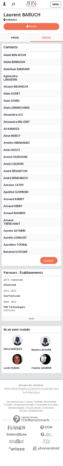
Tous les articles (34, 408)
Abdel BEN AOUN (14, 55)
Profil (15, 37)
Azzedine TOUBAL (15, 245)
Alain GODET (11, 93)
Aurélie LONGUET (15, 238)
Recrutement (50, 402)
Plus (31, 318)
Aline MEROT (11, 136)
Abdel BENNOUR (14, 62)
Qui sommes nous (15, 402)
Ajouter (33, 26)
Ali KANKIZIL (11, 129)
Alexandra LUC (13, 115)
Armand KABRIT (13, 199)
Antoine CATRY (13, 185)
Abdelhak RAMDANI (16, 69)
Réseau (46, 37)
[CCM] (46, 427)
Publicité (38, 402)
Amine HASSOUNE (15, 157)
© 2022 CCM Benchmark (31, 411)
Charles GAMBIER (41, 368)
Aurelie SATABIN (14, 231)
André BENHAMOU (15, 178)
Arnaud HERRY (12, 206)
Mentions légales (16, 408)
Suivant (48, 260)
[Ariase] (16, 448)
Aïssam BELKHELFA (15, 86)
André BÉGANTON (15, 171)
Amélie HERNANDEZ (16, 143)
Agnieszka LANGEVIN (10, 77)
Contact (29, 402)
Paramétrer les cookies (47, 405)
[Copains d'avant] (16, 441)
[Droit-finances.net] (46, 435)
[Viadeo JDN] (46, 441)
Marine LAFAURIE (41, 349)
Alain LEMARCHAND (16, 108)
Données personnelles (24, 405)
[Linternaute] (16, 434)
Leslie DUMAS (11, 368)
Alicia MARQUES (12, 349)
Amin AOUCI (11, 150)
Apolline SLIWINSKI (15, 192)
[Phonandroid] (46, 448)
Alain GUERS (11, 101)
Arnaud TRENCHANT (11, 222)
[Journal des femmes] (16, 428)
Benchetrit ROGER (15, 252)
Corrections (48, 408)
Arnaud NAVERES (14, 213)
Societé (8, 405)
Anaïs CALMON (13, 164)
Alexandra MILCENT (16, 122)
